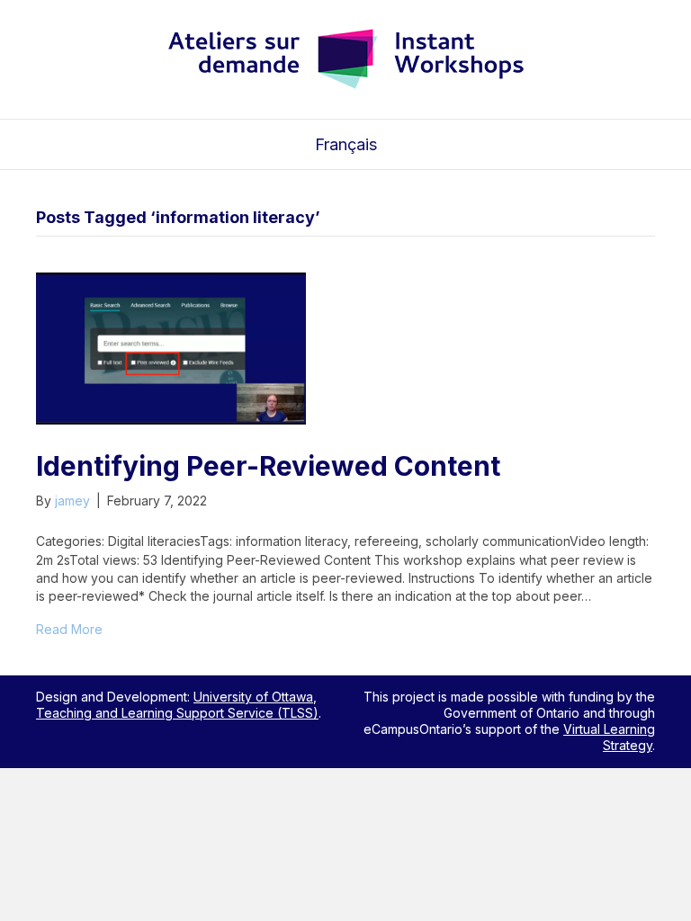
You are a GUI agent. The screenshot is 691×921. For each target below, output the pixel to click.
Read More (69, 629)
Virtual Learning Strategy (609, 737)
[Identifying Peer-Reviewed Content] (171, 347)
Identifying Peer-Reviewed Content (268, 466)
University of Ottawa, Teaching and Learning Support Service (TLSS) (177, 704)
